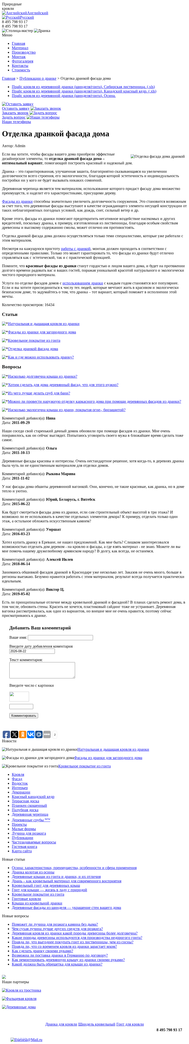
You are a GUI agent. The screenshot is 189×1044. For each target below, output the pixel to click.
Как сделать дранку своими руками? (42, 951)
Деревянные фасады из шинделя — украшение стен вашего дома (66, 907)
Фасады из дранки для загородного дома (42, 332)
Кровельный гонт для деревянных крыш (46, 885)
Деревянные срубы (31, 820)
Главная (18, 43)
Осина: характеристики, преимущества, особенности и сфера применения (74, 868)
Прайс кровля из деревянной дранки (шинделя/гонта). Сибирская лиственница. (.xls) (83, 87)
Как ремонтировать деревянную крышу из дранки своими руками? (68, 960)
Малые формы (24, 829)
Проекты (19, 824)
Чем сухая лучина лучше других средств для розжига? (57, 929)
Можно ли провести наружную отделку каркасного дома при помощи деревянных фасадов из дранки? (94, 401)
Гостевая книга (24, 846)
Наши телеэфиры (16, 122)
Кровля (18, 774)
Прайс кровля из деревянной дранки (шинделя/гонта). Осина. (64, 95)
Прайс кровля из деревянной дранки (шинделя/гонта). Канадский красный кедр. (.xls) (84, 91)
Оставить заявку (16, 108)
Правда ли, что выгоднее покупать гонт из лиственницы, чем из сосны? (72, 942)
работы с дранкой (76, 249)
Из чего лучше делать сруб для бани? (39, 393)
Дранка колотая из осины (33, 872)
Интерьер (20, 788)
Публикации (22, 838)
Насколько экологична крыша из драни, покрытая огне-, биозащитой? (67, 410)
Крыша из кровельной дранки (37, 903)
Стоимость (21, 70)
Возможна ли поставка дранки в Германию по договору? (60, 955)
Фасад (17, 779)
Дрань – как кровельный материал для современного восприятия (66, 881)
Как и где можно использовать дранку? (41, 357)
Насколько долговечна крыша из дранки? (42, 376)
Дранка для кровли (61, 1024)
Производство (24, 52)
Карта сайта (22, 851)
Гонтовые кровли (26, 899)
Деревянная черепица (30, 814)
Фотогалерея (22, 61)
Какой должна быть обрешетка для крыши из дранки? (57, 964)
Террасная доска (25, 801)
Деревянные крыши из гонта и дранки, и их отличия (56, 876)
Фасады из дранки (17, 201)
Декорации (21, 792)
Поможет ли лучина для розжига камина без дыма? (55, 924)
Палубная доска (25, 810)
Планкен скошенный (29, 805)
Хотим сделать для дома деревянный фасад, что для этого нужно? (63, 385)
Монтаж (19, 57)
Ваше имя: (18, 637)
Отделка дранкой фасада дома (33, 349)
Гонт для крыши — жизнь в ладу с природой (49, 890)
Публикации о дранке (37, 78)
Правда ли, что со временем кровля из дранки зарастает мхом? (64, 946)
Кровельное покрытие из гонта (34, 340)
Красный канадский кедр (33, 797)
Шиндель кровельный (96, 1024)
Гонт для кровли (130, 1024)
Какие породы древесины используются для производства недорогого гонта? (77, 937)
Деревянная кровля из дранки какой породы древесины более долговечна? (75, 933)
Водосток (20, 783)
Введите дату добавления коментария (41, 646)
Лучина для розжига (29, 833)
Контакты (20, 65)
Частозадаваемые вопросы (34, 842)
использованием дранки (83, 283)
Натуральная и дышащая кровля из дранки (43, 324)
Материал (20, 48)
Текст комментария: (26, 660)
